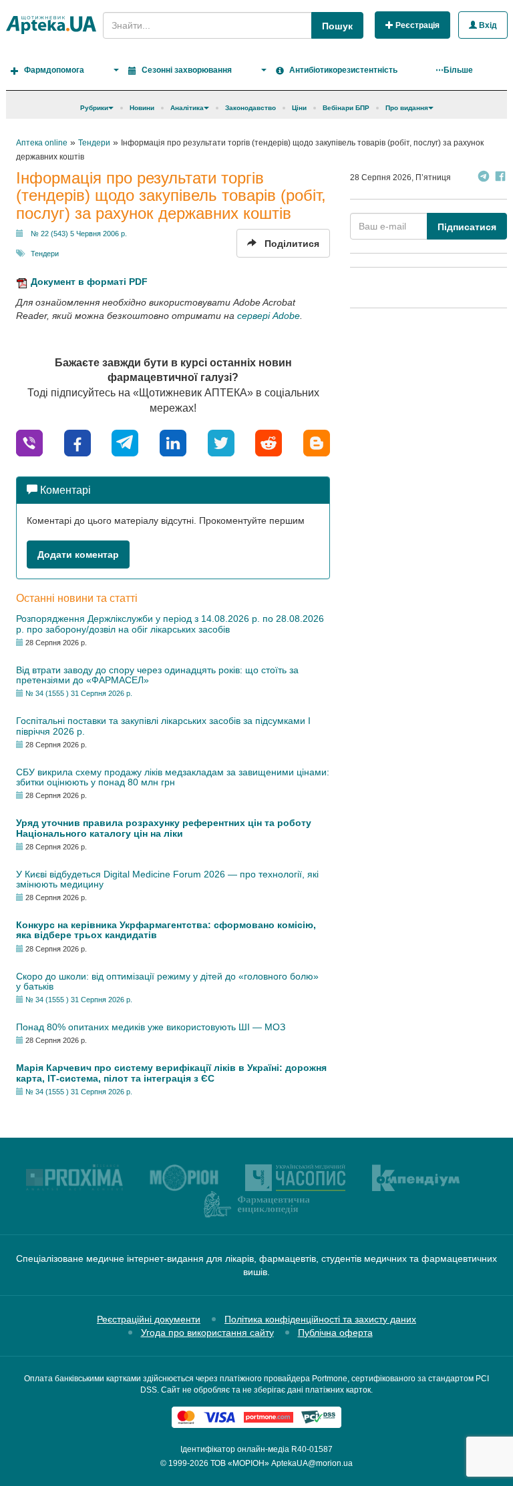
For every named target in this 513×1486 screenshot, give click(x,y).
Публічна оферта (335, 1332)
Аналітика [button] (187, 107)
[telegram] (125, 442)
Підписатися (467, 227)
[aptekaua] (316, 442)
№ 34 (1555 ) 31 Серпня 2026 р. (78, 693)
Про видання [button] (406, 107)
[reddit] (268, 442)
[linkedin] (173, 442)
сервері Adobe (268, 315)
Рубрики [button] (94, 107)
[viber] (29, 442)
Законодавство (250, 107)
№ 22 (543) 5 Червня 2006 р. (79, 234)
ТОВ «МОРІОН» (239, 1463)
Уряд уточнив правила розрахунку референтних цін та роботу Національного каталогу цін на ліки (163, 827)
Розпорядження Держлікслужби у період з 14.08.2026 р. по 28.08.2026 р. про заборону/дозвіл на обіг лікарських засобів (170, 623)
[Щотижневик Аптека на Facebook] (500, 177)
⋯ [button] (454, 70)
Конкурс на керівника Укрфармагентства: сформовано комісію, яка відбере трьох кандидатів (166, 929)
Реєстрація (416, 25)
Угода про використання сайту (207, 1332)
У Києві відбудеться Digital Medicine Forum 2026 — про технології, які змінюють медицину (167, 879)
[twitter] (221, 442)
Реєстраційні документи (148, 1319)
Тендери (45, 254)
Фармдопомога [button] (54, 70)
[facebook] (77, 442)
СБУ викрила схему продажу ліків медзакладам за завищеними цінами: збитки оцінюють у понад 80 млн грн (172, 777)
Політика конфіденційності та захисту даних (320, 1319)
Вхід (487, 25)
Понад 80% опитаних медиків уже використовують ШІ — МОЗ (150, 1027)
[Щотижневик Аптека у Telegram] (483, 177)
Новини (142, 107)
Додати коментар (78, 554)
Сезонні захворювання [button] (187, 70)
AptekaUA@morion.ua (312, 1463)
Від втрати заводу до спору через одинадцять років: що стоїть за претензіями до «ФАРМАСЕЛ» (157, 675)
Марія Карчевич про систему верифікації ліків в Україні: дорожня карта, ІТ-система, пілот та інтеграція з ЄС (171, 1072)
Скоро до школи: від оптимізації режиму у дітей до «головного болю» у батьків (167, 981)
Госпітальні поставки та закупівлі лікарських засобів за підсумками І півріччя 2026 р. (163, 725)
